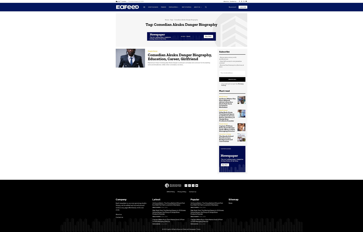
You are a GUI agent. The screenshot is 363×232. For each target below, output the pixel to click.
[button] (206, 7)
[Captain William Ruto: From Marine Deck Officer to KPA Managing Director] (241, 127)
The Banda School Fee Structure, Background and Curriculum (226, 138)
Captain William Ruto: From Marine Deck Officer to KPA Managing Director (227, 128)
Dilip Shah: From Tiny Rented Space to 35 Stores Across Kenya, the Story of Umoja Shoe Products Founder (227, 116)
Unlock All (232, 79)
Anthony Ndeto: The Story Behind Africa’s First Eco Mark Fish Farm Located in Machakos (227, 103)
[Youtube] (246, 1)
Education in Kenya (225, 134)
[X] (244, 1)
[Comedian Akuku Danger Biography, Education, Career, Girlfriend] (130, 58)
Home (167, 20)
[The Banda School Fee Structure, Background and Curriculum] (241, 137)
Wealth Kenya (223, 96)
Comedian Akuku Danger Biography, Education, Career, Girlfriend (180, 56)
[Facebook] (239, 1)
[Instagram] (241, 1)
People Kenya (152, 51)
